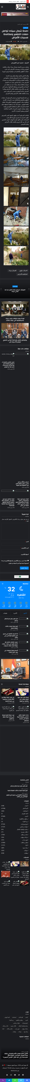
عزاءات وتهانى (24, 837)
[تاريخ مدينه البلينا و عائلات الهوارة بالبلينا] (23, 628)
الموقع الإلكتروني (25, 554)
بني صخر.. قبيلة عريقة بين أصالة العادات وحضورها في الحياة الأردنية (8, 699)
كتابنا (27, 845)
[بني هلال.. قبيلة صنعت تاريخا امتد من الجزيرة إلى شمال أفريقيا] (24, 863)
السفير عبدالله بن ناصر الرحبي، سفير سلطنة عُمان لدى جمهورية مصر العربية (22, 483)
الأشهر (25, 613)
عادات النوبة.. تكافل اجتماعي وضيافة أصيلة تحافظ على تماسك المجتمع (23, 718)
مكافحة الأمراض (22, 274)
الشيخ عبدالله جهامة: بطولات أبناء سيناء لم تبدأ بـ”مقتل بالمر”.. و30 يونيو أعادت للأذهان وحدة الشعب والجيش (15, 1055)
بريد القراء (25, 821)
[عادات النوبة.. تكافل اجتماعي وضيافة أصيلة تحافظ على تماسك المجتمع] (22, 709)
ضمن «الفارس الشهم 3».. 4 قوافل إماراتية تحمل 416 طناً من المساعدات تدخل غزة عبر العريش (8, 364)
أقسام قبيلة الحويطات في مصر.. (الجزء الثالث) (11, 651)
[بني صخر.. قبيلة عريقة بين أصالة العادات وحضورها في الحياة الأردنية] (7, 692)
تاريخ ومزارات (24, 824)
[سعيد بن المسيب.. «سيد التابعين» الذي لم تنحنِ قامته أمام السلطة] (5, 884)
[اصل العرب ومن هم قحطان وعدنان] (23, 621)
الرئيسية (25, 24)
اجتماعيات (25, 811)
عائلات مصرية (24, 832)
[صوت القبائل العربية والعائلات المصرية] (21, 6)
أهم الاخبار (19, 24)
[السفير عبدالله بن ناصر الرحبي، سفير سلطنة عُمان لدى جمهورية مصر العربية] (22, 416)
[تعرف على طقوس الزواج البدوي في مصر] (15, 944)
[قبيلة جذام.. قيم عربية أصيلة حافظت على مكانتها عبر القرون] (22, 692)
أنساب (26, 805)
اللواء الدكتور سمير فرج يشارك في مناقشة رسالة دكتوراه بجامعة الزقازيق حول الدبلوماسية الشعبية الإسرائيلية (8, 502)
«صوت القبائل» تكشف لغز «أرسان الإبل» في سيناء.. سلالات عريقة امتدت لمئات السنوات (10, 644)
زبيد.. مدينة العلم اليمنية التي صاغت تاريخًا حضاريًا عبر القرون (8, 717)
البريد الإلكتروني (25, 548)
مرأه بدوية (25, 847)
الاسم (27, 541)
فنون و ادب (25, 840)
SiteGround (14, 1070)
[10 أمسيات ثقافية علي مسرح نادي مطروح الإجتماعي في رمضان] (23, 636)
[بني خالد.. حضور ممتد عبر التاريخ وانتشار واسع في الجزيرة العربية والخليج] (5, 874)
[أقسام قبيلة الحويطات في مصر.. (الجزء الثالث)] (23, 653)
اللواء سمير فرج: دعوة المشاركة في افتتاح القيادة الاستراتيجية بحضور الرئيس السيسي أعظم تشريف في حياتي (22, 502)
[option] (15, 289)
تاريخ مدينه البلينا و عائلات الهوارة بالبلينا (11, 627)
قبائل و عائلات (24, 842)
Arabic (17, 576)
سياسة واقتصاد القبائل (22, 829)
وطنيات (26, 853)
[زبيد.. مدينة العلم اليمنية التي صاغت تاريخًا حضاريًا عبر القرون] (7, 709)
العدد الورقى (25, 813)
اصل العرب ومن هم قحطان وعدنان (11, 620)
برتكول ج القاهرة (24, 819)
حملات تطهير (22, 270)
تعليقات (5, 613)
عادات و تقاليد (24, 834)
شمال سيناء (12, 270)
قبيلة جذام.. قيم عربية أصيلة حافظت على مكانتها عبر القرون (23, 699)
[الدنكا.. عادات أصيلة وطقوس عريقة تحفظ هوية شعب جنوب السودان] (5, 865)
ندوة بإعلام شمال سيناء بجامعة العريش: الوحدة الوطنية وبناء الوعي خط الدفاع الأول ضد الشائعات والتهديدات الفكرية (15, 290)
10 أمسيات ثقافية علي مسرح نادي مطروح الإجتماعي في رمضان (10, 636)
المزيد (26, 816)
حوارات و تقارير (15, 284)
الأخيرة (15, 613)
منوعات (26, 850)
